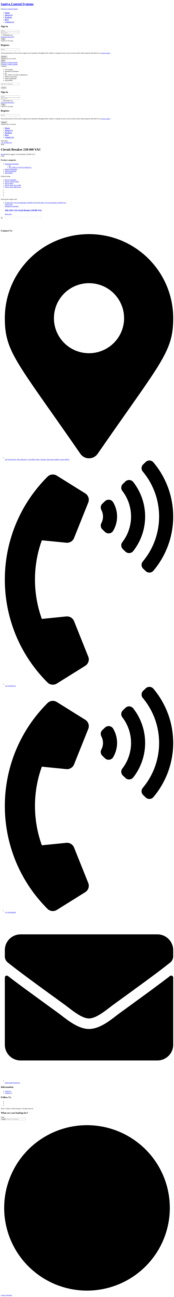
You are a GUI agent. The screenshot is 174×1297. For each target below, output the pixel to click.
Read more (8, 214)
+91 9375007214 (6, 143)
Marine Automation (11, 169)
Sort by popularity (10, 180)
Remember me (7, 35)
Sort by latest (9, 183)
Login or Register (6, 1295)
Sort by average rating (12, 181)
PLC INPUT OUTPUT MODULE (20, 167)
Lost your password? (7, 37)
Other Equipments (10, 171)
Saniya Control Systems (17, 4)
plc (10, 166)
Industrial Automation (12, 164)
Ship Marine (9, 173)
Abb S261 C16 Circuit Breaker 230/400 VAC (23, 210)
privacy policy (105, 53)
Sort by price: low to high (13, 185)
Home (3, 154)
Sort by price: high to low (13, 187)
